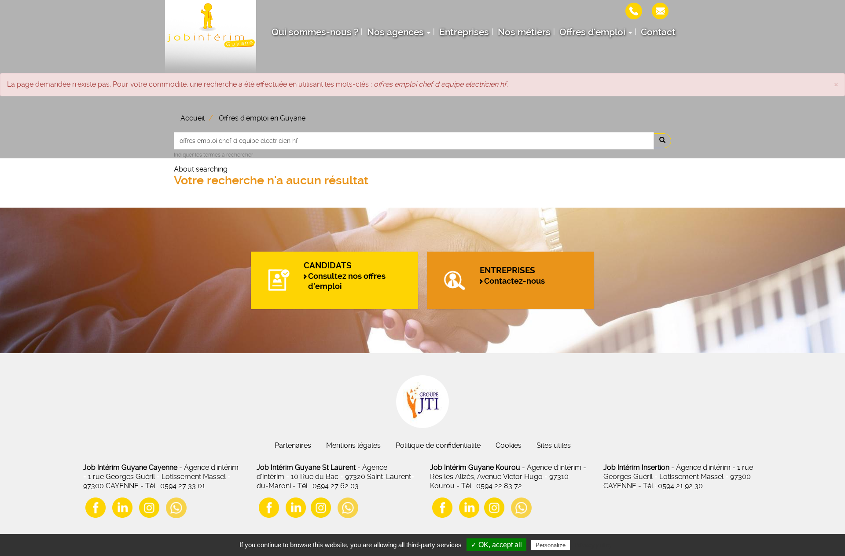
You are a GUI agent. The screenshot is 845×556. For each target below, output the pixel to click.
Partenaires (293, 445)
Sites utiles (553, 445)
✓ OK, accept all (496, 545)
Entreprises (464, 32)
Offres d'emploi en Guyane (262, 118)
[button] (836, 83)
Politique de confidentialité (438, 445)
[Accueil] (210, 36)
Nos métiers (524, 32)
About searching (201, 169)
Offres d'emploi (593, 32)
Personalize (551, 545)
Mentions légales (353, 445)
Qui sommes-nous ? (315, 32)
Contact (658, 32)
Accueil (192, 118)
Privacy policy (593, 545)
